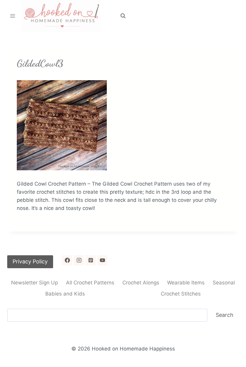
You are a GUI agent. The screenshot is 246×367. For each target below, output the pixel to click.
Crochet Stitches (181, 294)
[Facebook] (67, 260)
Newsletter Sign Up (34, 283)
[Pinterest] (91, 260)
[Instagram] (79, 260)
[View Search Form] (123, 16)
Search (224, 315)
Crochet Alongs (140, 283)
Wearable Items (186, 283)
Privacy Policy (30, 261)
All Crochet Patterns (90, 283)
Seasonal (224, 283)
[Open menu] (12, 16)
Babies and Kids (65, 294)
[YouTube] (102, 260)
